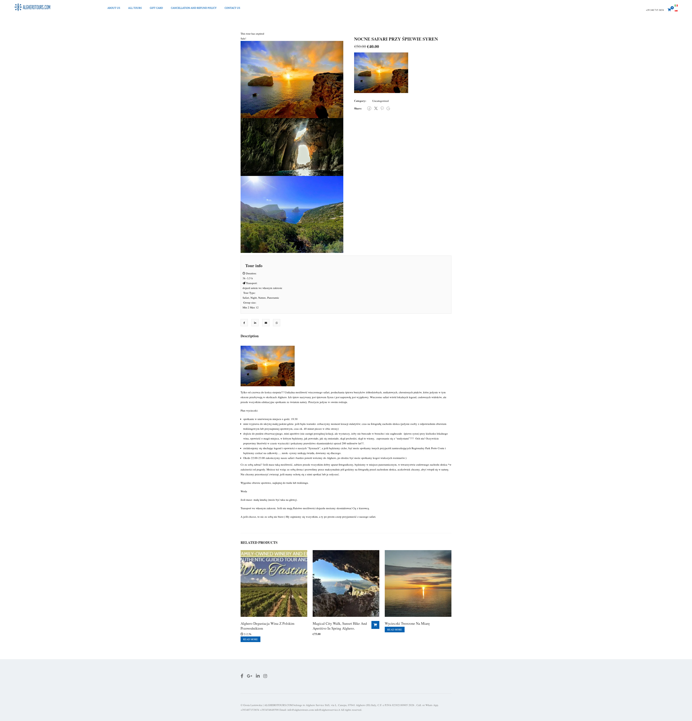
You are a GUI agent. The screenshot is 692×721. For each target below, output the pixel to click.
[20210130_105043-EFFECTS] (292, 214)
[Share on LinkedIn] (255, 322)
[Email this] (266, 322)
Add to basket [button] (375, 625)
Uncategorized (380, 101)
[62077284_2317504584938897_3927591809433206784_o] (292, 146)
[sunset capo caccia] (292, 79)
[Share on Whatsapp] (277, 322)
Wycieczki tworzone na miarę (407, 623)
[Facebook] (369, 108)
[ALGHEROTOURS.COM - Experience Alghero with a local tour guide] (32, 8)
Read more (250, 639)
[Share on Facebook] (244, 322)
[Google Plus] (388, 108)
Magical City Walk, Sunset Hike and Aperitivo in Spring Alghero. (340, 626)
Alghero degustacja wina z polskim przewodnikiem (267, 626)
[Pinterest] (382, 108)
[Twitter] (376, 108)
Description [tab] (250, 336)
